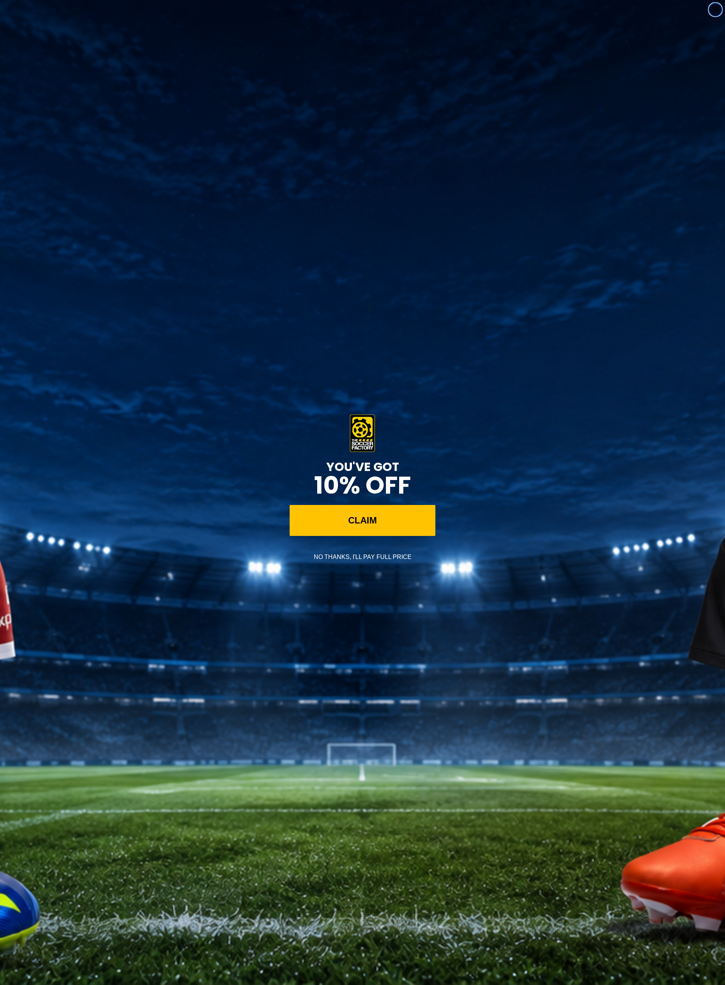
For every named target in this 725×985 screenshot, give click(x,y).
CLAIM (362, 520)
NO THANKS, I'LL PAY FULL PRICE (363, 557)
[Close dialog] (715, 9)
